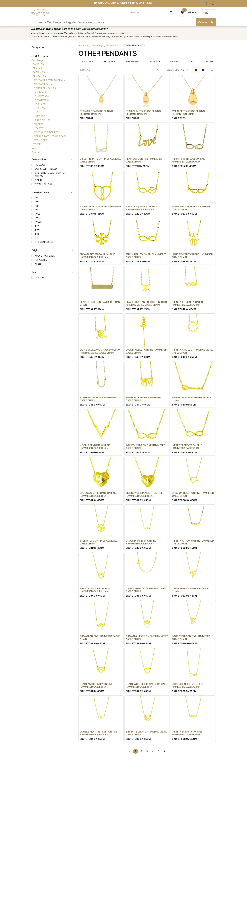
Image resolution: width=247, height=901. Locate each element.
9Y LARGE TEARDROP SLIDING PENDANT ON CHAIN (188, 112)
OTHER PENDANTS (45, 88)
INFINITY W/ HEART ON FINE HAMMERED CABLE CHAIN (141, 208)
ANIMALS (40, 92)
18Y (37, 226)
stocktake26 (41, 277)
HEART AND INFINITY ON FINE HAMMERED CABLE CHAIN (96, 685)
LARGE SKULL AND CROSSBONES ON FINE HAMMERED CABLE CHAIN (100, 351)
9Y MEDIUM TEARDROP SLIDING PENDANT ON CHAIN (143, 112)
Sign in (208, 12)
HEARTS (38, 128)
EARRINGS (39, 72)
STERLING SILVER (45, 242)
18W (37, 230)
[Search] (171, 12)
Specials (35, 152)
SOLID (38, 180)
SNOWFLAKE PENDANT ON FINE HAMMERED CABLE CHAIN (97, 256)
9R (36, 206)
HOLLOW (40, 164)
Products (83, 45)
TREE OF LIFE (42, 120)
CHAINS (37, 68)
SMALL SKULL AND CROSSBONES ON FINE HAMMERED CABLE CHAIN (146, 303)
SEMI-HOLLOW (43, 184)
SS (36, 238)
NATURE (40, 116)
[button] (177, 70)
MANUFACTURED (45, 255)
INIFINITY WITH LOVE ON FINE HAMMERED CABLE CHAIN (188, 160)
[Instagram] (213, 3)
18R (37, 234)
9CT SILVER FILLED (46, 168)
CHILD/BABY (42, 96)
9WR (37, 218)
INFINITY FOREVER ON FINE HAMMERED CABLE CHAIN (187, 447)
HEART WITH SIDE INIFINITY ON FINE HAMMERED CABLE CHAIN (146, 685)
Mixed (38, 263)
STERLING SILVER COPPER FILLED (50, 174)
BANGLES (38, 64)
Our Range (37, 60)
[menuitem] (37, 22)
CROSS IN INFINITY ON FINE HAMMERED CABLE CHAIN (141, 542)
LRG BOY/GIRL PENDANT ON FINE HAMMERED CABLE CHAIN (98, 494)
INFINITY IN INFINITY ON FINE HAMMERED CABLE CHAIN (188, 303)
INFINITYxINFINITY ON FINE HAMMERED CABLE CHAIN (187, 733)
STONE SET (40, 140)
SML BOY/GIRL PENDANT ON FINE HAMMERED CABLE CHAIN (144, 494)
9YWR (38, 222)
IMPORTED (41, 259)
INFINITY (40, 108)
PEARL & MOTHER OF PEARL (50, 136)
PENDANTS (39, 76)
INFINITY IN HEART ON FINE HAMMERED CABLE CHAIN (95, 590)
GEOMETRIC (42, 100)
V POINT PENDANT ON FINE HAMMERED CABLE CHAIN (95, 447)
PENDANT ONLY (43, 84)
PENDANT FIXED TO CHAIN (49, 80)
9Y (36, 198)
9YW (37, 214)
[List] (203, 70)
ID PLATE (40, 104)
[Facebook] (206, 3)
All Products (41, 56)
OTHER (37, 144)
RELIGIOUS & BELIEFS (46, 132)
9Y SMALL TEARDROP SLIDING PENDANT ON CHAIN (96, 112)
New (33, 148)
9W (37, 202)
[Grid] (196, 70)
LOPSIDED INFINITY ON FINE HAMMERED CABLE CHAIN (187, 685)
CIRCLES (38, 124)
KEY (37, 112)
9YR (37, 210)
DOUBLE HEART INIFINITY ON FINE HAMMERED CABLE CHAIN (98, 733)
